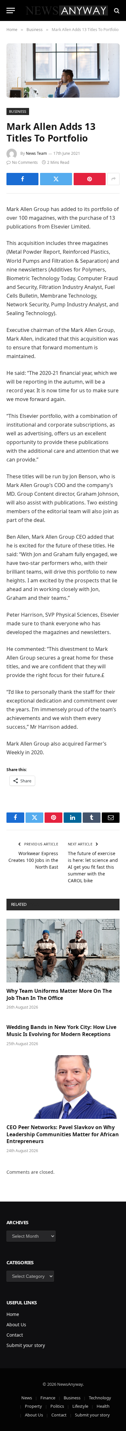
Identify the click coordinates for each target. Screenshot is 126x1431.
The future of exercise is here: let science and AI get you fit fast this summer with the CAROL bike (93, 867)
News (26, 1398)
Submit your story (25, 1345)
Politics (57, 1406)
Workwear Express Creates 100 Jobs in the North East (33, 860)
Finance (47, 1398)
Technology (100, 1398)
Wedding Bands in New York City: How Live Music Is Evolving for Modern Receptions (61, 1030)
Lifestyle (80, 1406)
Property (33, 1406)
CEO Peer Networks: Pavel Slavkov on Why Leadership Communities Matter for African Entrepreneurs (62, 1134)
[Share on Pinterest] (90, 179)
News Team (36, 153)
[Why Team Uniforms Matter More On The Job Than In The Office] (63, 950)
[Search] (116, 10)
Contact (14, 1335)
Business (17, 111)
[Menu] (10, 10)
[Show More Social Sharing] (113, 179)
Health (103, 1406)
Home (12, 1314)
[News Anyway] (66, 10)
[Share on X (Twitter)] (56, 179)
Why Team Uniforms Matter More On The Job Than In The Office (59, 994)
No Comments (25, 162)
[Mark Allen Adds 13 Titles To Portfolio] (63, 70)
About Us (16, 1324)
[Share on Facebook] (22, 179)
